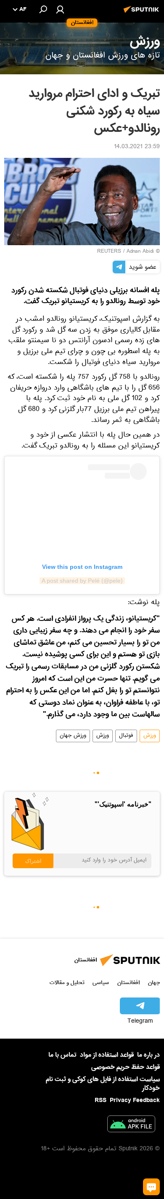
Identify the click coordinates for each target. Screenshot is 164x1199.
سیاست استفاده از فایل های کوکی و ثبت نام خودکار (103, 1083)
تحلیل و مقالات (67, 982)
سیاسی (101, 982)
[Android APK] (131, 1125)
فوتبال (126, 736)
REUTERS (109, 252)
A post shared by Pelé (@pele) (82, 580)
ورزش (149, 736)
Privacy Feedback (135, 1101)
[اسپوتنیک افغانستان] (143, 14)
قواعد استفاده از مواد (107, 1055)
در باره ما (148, 1055)
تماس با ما (62, 1055)
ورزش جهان (73, 736)
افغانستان (128, 982)
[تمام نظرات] (151, 1186)
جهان (154, 982)
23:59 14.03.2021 (137, 147)
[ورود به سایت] (60, 9)
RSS (100, 1100)
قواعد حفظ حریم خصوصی (125, 1067)
